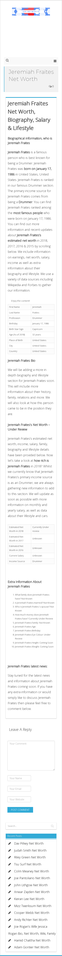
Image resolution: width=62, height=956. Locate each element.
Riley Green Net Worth (30, 857)
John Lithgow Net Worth (31, 885)
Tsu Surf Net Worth (27, 864)
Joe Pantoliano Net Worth (32, 878)
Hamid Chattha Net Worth (32, 940)
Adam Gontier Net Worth (31, 947)
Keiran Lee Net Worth (29, 899)
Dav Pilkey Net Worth (29, 843)
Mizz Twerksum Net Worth (32, 906)
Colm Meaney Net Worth (31, 871)
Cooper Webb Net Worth (31, 913)
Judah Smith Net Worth (30, 850)
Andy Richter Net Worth (30, 920)
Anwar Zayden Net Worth (32, 892)
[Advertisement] (31, 39)
